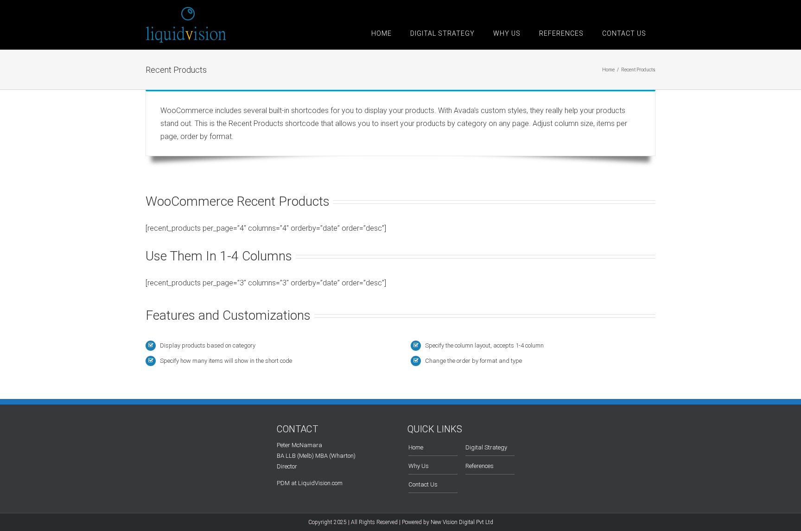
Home (415, 447)
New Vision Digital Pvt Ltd (462, 522)
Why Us (418, 465)
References (479, 465)
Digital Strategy (486, 447)
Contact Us (423, 484)
